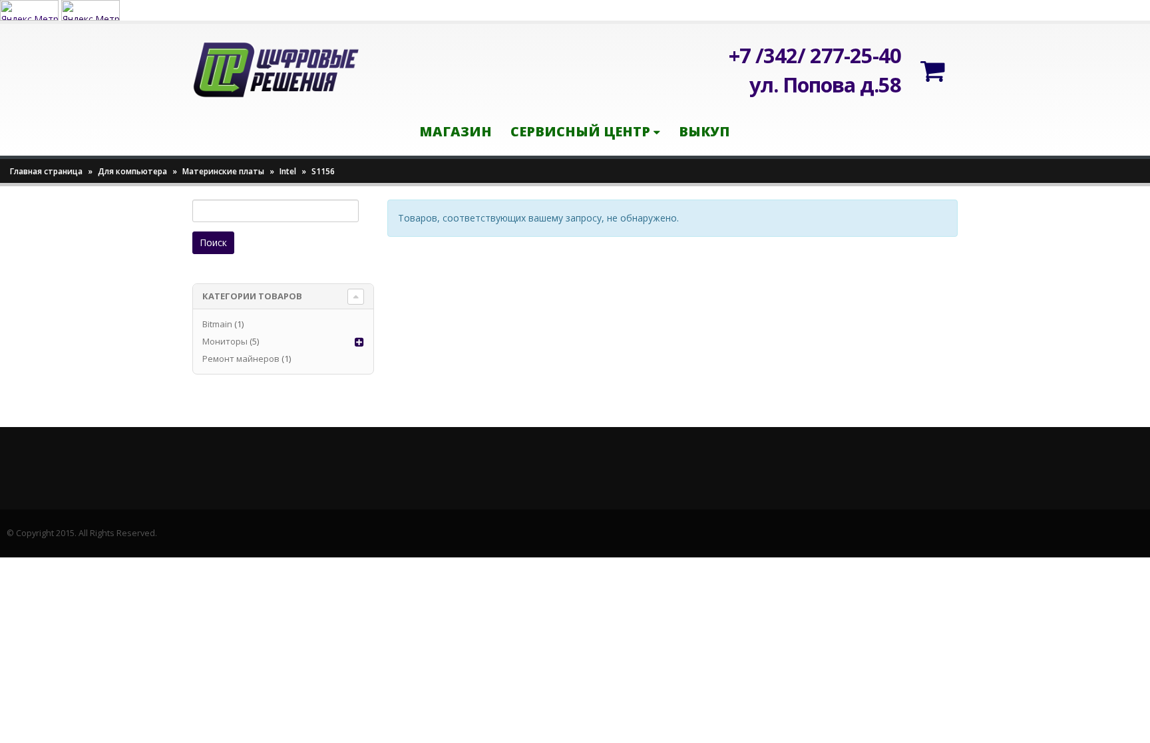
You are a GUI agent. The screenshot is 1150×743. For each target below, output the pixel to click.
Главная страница (46, 171)
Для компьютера (132, 171)
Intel (288, 171)
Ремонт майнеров (241, 359)
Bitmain (217, 324)
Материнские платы (223, 171)
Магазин (455, 131)
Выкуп (704, 131)
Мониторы (225, 341)
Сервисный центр (580, 131)
